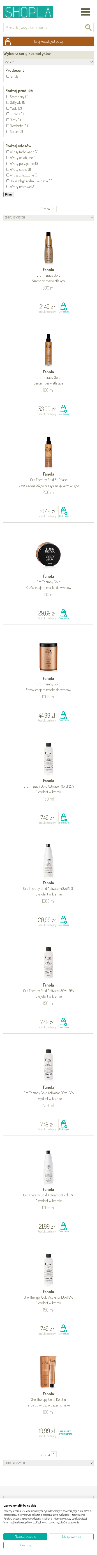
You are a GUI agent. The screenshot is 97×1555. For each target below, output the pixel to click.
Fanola (48, 275)
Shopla (31, 12)
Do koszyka (64, 311)
